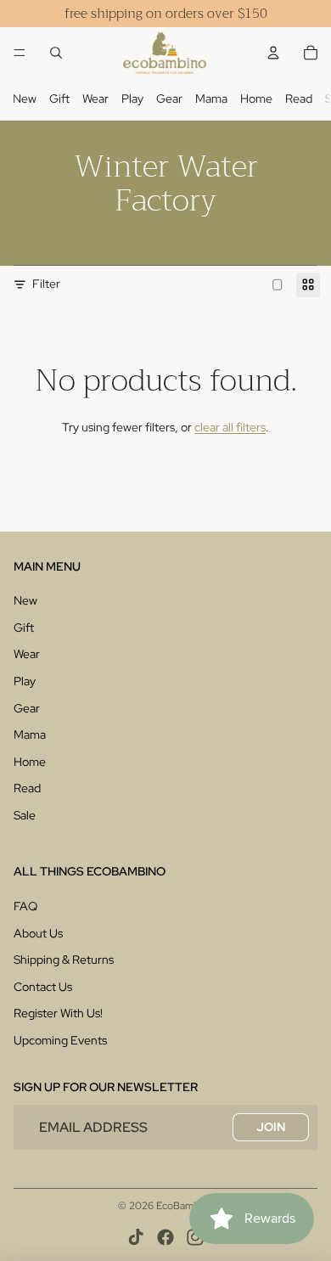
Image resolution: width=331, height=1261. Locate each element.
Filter (46, 283)
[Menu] (19, 52)
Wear (95, 98)
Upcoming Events (60, 1040)
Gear (169, 98)
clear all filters (230, 427)
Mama (211, 98)
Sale (25, 815)
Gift (59, 98)
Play (132, 98)
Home (256, 98)
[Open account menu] (273, 52)
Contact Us (43, 986)
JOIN (270, 1126)
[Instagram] (195, 1237)
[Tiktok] (136, 1237)
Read (298, 98)
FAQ (25, 906)
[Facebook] (165, 1237)
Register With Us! (58, 1013)
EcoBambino (184, 1206)
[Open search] (56, 52)
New (24, 98)
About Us (38, 933)
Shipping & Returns (64, 959)
